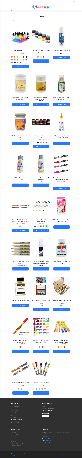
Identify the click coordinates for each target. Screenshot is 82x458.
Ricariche (13, 415)
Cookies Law (14, 441)
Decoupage (17, 11)
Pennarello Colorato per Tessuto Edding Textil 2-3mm (41, 341)
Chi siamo (13, 432)
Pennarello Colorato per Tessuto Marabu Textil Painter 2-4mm (61, 341)
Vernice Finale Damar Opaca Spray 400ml (61, 51)
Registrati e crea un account (48, 408)
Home (12, 11)
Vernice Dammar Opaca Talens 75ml (20, 300)
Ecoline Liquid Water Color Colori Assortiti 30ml (20, 51)
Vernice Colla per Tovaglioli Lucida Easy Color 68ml (41, 179)
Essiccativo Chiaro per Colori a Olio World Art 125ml (61, 98)
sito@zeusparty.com (50, 441)
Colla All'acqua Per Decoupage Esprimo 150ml (20, 137)
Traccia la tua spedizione (17, 443)
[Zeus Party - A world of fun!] (41, 6)
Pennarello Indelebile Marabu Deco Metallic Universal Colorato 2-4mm (20, 221)
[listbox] (20, 59)
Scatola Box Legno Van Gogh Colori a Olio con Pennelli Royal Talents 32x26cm (62, 302)
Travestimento (14, 411)
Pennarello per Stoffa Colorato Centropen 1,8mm (41, 221)
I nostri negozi (14, 435)
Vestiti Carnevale (15, 406)
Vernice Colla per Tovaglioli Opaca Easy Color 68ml (20, 179)
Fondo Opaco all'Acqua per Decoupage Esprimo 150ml (41, 98)
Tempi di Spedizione (16, 446)
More (23, 62)
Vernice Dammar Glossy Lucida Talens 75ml (61, 262)
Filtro (14, 20)
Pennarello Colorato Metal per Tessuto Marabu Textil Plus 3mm (20, 383)
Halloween (13, 417)
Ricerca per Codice (15, 423)
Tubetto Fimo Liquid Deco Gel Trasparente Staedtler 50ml (61, 137)
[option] (12, 57)
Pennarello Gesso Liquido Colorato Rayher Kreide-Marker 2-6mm (61, 179)
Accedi (43, 406)
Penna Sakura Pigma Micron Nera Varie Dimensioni (20, 262)
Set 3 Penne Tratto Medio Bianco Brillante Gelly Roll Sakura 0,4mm (41, 262)
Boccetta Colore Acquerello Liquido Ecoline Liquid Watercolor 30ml (41, 51)
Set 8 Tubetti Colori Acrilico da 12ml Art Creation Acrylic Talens (61, 221)
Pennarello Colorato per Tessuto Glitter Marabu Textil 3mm (41, 383)
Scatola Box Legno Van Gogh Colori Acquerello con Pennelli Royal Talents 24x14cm (41, 302)
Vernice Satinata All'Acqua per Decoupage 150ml (20, 98)
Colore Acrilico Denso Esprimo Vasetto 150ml (41, 137)
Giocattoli (13, 413)
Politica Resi (14, 439)
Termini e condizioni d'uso (17, 437)
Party (12, 408)
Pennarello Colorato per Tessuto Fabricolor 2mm (20, 341)
